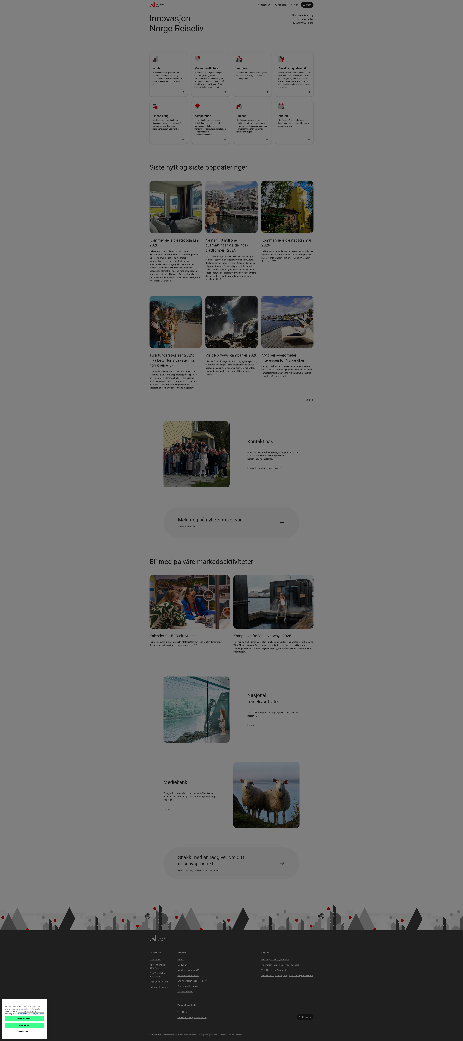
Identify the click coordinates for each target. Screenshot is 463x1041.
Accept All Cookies (24, 1019)
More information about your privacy (31, 1014)
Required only (24, 1025)
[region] (24, 1019)
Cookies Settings (25, 1032)
